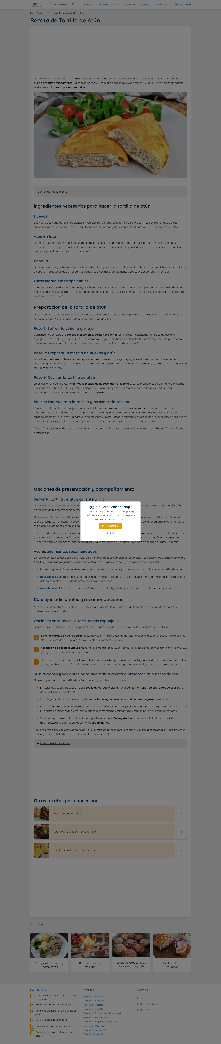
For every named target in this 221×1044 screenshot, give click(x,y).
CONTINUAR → (110, 525)
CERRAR (110, 532)
